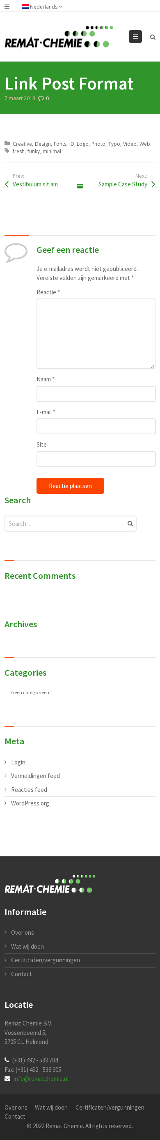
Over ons (22, 932)
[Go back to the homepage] (59, 37)
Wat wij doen (27, 946)
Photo (98, 143)
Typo (114, 143)
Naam (46, 379)
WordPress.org (30, 803)
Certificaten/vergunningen (45, 960)
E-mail (46, 412)
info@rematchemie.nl (41, 1079)
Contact (21, 974)
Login (18, 762)
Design (43, 143)
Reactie (48, 292)
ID (71, 143)
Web (144, 143)
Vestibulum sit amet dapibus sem (46, 184)
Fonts (60, 143)
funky (33, 151)
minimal (52, 151)
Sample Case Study (122, 184)
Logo (83, 143)
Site (42, 444)
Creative (22, 143)
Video (130, 143)
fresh (19, 151)
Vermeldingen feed (35, 776)
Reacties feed (29, 790)
